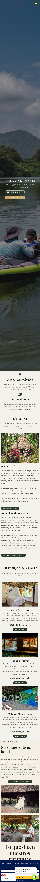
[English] (2, 874)
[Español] (5, 874)
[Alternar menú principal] (36, 3)
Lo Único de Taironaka (9, 742)
